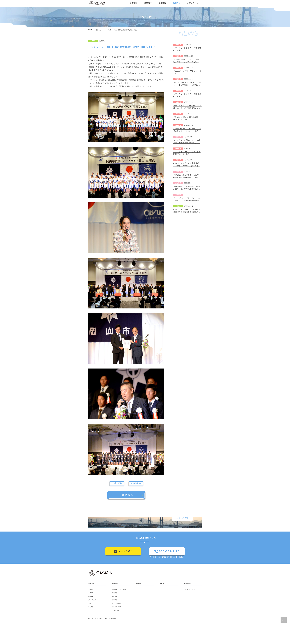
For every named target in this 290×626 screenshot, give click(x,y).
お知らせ (98, 30)
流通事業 (114, 600)
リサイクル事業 (116, 603)
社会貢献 (90, 607)
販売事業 (114, 593)
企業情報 (91, 583)
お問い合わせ (188, 583)
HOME (90, 30)
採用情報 (138, 583)
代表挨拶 (90, 589)
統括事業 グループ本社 (119, 589)
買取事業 (114, 596)
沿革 (89, 603)
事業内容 (115, 583)
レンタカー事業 (116, 607)
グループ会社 (92, 600)
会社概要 (90, 596)
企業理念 (90, 593)
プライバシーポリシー (190, 589)
